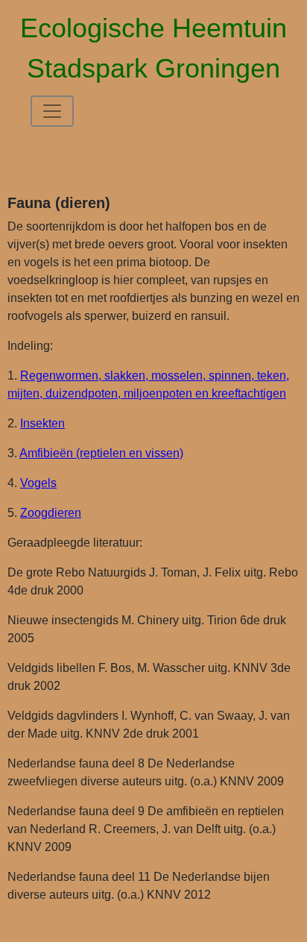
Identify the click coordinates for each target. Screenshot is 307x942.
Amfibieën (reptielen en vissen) (101, 453)
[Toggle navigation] (52, 111)
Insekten (42, 423)
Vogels (38, 483)
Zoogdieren (50, 512)
